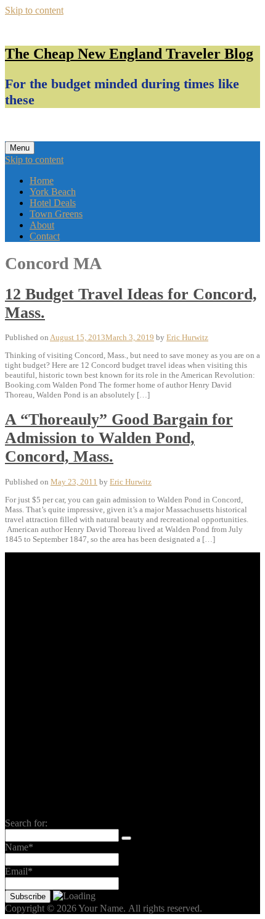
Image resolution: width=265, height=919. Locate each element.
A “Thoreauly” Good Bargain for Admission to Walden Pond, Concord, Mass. (119, 437)
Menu (20, 147)
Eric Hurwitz (187, 337)
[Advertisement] (132, 685)
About (42, 225)
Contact (45, 236)
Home (42, 180)
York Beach (53, 191)
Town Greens (56, 214)
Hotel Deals (53, 203)
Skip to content (34, 10)
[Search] (126, 838)
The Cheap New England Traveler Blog (129, 54)
